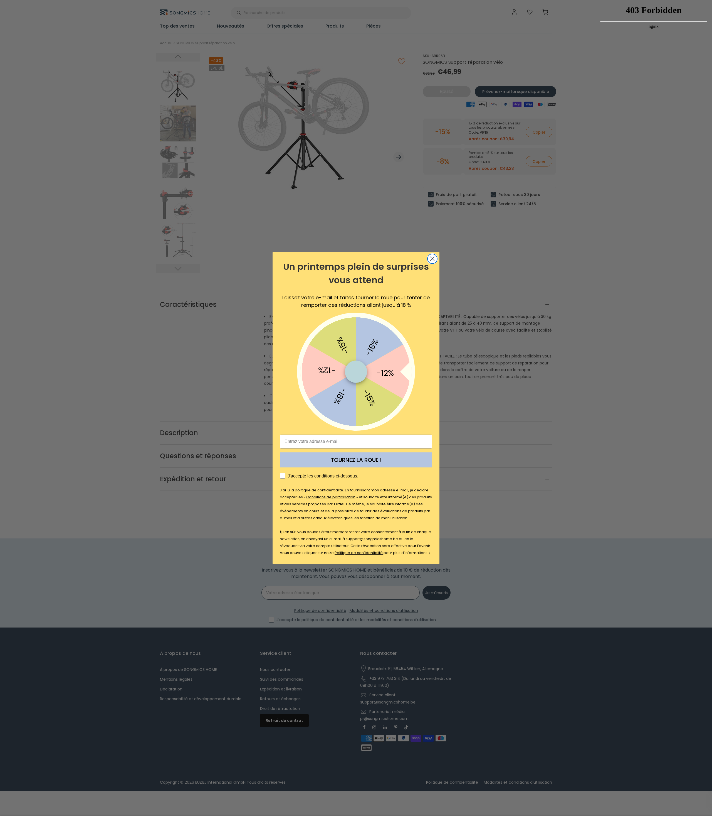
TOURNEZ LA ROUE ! (356, 460)
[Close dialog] (432, 259)
